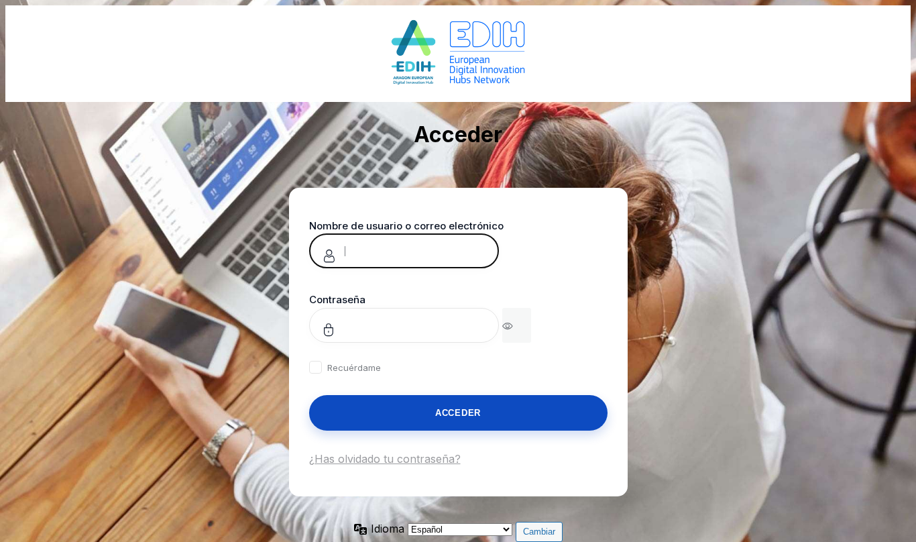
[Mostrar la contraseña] (516, 325)
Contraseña (337, 299)
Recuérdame (354, 367)
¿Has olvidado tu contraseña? (385, 459)
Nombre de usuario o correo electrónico (406, 225)
